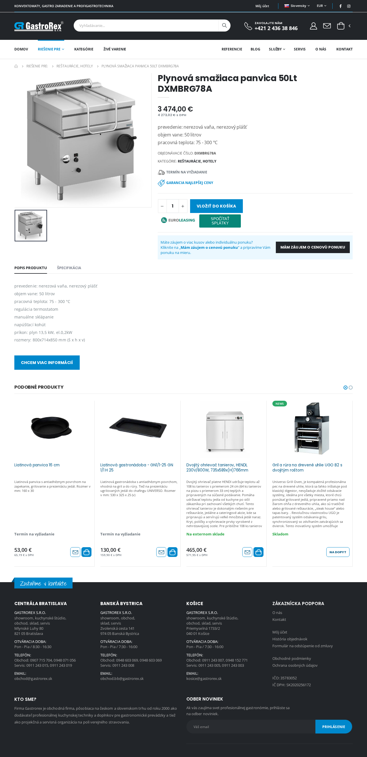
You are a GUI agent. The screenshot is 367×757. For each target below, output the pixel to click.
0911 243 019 (61, 665)
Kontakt (344, 49)
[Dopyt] (327, 25)
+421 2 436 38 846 (276, 28)
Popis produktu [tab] (30, 267)
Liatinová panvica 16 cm (37, 465)
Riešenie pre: (37, 66)
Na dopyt (337, 552)
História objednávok (289, 638)
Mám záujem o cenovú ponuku (312, 247)
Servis (299, 49)
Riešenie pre (49, 49)
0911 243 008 (123, 665)
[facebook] (340, 6)
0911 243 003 (233, 665)
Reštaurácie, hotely (74, 66)
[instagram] (349, 6)
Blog (255, 49)
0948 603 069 (127, 660)
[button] (340, 26)
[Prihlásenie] (313, 26)
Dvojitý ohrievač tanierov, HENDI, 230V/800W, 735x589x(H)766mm (217, 468)
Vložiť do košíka (216, 206)
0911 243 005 (209, 665)
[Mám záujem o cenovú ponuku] (75, 552)
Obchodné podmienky (291, 658)
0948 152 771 (237, 660)
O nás (320, 49)
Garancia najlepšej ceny (189, 182)
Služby (275, 49)
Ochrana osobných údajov (295, 665)
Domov (21, 49)
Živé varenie (115, 49)
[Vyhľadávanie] (224, 25)
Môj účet (262, 6)
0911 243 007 (213, 660)
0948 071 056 (65, 660)
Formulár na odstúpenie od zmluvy (302, 645)
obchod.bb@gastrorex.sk (122, 678)
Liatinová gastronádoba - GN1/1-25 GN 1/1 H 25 (136, 468)
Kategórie (83, 49)
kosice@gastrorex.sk (204, 678)
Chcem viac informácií (47, 362)
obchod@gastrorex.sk (33, 678)
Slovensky (298, 5)
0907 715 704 (41, 660)
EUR (320, 5)
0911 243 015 (37, 665)
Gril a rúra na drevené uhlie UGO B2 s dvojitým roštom (307, 468)
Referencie (232, 49)
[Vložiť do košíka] (86, 552)
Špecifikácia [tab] (69, 267)
